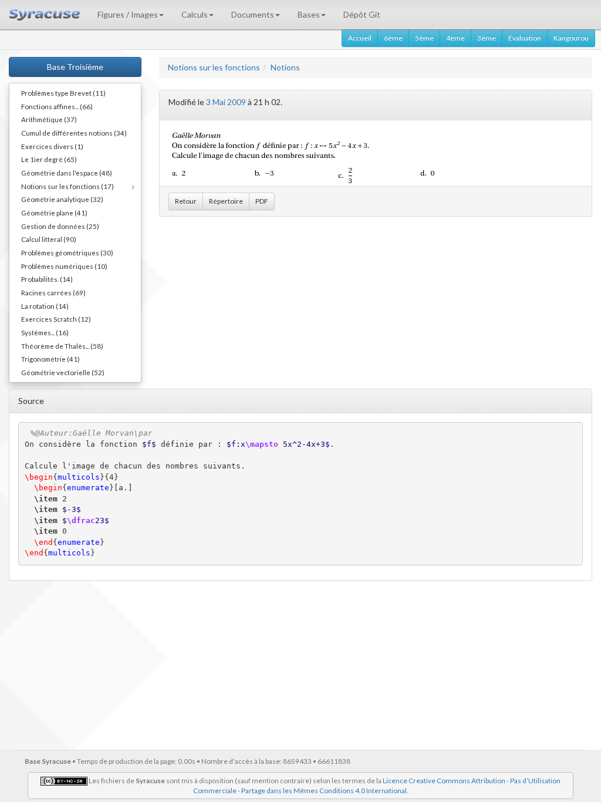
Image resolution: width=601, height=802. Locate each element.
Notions (285, 67)
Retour (186, 201)
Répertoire (226, 201)
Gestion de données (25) (60, 226)
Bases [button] (309, 14)
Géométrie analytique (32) (62, 199)
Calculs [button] (194, 14)
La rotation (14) (45, 306)
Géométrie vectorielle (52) (62, 372)
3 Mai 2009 (226, 102)
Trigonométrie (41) (50, 359)
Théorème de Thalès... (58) (62, 346)
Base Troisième (75, 67)
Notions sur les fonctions (214, 67)
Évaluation (524, 37)
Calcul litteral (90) (48, 239)
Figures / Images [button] (127, 14)
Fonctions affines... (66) (57, 106)
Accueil (360, 37)
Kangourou (571, 37)
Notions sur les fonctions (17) (67, 186)
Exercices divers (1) (52, 146)
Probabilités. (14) (47, 279)
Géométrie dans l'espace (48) (66, 173)
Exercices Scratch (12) (56, 319)
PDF (261, 201)
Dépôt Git (361, 14)
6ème (393, 37)
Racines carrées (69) (53, 292)
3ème (486, 37)
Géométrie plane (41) (54, 212)
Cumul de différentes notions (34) (74, 133)
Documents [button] (252, 14)
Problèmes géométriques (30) (67, 252)
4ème (455, 37)
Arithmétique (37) (49, 119)
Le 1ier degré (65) (49, 159)
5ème (424, 37)
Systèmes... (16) (45, 332)
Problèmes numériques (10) (64, 266)
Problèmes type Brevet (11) (63, 93)
